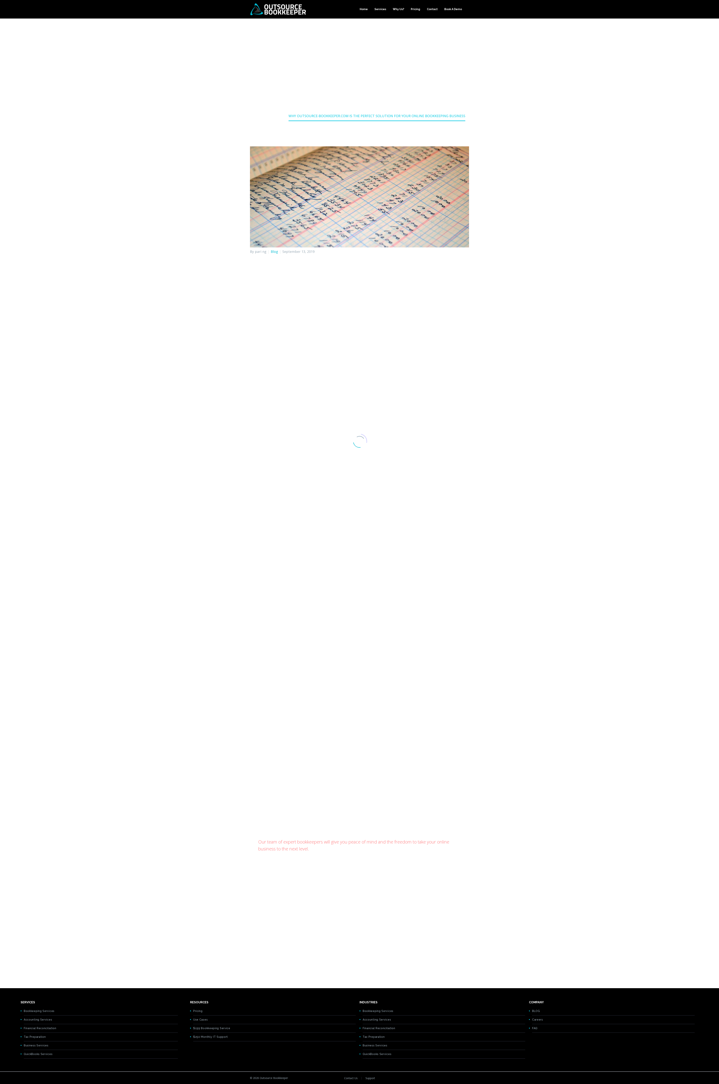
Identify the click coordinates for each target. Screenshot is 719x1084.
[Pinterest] (264, 969)
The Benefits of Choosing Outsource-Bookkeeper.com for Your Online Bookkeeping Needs (330, 320)
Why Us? (398, 9)
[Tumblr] (269, 969)
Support (370, 1078)
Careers (537, 1019)
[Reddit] (281, 969)
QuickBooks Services (38, 1054)
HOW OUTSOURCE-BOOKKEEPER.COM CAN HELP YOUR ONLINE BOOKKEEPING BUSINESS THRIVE (334, 947)
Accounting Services (38, 1019)
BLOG (536, 1011)
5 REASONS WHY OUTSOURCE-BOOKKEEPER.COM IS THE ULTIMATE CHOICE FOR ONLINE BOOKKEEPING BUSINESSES (350, 953)
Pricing (415, 9)
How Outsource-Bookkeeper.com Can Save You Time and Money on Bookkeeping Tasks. (328, 344)
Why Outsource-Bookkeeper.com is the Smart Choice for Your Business (314, 332)
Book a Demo (453, 9)
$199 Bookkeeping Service (211, 1028)
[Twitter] (258, 969)
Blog (274, 251)
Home (364, 9)
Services (380, 9)
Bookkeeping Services (39, 1011)
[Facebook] (252, 969)
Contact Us (351, 1078)
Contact (432, 9)
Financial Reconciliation (40, 1028)
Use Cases (200, 1019)
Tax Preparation (35, 1036)
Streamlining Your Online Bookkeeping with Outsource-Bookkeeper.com (315, 326)
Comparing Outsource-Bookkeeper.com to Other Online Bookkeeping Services (320, 338)
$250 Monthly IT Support (210, 1036)
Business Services (36, 1045)
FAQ (535, 1028)
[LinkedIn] (275, 969)
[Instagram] (467, 1078)
